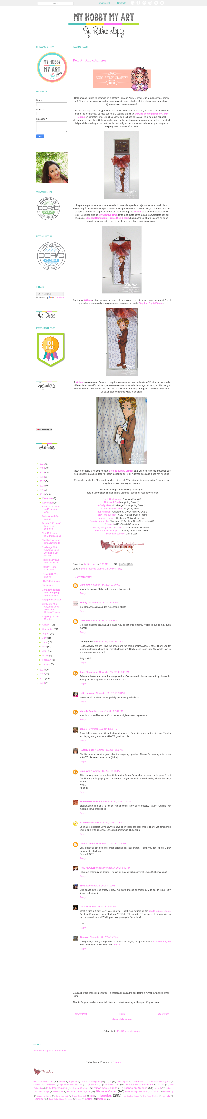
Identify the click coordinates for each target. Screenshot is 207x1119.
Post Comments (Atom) (128, 1031)
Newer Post (81, 1014)
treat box (101, 1099)
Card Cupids (122, 1081)
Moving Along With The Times (108, 527)
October (46, 625)
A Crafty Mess (104, 505)
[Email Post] (115, 564)
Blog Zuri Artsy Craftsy (121, 471)
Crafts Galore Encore (160, 911)
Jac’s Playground (89, 672)
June (45, 642)
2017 (42, 481)
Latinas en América (135, 1088)
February (47, 660)
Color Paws (138, 1081)
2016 (42, 486)
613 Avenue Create (43, 1081)
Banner (61, 1081)
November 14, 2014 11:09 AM (105, 585)
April (45, 651)
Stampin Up (168, 1091)
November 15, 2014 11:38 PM (102, 729)
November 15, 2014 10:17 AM (108, 641)
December (47, 498)
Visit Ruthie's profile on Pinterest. (50, 1050)
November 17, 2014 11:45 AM (111, 843)
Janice (83, 729)
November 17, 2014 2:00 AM (117, 801)
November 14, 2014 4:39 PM (105, 620)
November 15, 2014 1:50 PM (110, 693)
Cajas (109, 1081)
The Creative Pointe (131, 1096)
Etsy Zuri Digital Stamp (151, 303)
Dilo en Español (111, 1084)
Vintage (78, 1099)
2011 (42, 678)
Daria (82, 906)
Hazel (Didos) (87, 750)
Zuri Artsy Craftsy (113, 569)
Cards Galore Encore (112, 508)
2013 (42, 670)
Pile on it (109, 524)
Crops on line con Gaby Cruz (70, 1085)
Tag (92, 1096)
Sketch (154, 1091)
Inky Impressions (56, 1088)
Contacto (121, 3)
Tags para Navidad (51, 599)
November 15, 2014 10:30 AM (114, 672)
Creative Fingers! (162, 941)
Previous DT (104, 3)
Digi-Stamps (92, 1084)
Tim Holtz (166, 1096)
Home (122, 1014)
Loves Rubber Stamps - (107, 530)
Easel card (147, 1084)
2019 (42, 472)
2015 (42, 490)
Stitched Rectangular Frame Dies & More (107, 218)
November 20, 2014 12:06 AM (101, 906)
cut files (88, 1099)
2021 (42, 464)
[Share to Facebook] (128, 564)
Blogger (117, 1062)
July (44, 638)
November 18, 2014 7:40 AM (100, 885)
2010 (42, 683)
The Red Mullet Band (91, 801)
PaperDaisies (87, 822)
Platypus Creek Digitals (78, 1091)
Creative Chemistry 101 (159, 1081)
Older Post (163, 1014)
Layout (157, 1088)
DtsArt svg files (131, 1085)
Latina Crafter (80, 1088)
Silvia (82, 885)
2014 (42, 494)
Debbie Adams (87, 843)
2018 (42, 477)
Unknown (85, 585)
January (46, 664)
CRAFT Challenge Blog (91, 1081)
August (46, 633)
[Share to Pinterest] (131, 564)
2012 (42, 674)
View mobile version (122, 1019)
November (47, 503)
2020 (42, 468)
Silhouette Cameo (95, 569)
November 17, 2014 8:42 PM (115, 868)
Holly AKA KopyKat (90, 868)
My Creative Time (108, 215)
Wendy (83, 602)
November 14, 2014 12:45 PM (103, 602)
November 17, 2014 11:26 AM (109, 822)
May (44, 646)
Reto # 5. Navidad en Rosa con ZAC (51, 509)
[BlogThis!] (123, 564)
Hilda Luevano (87, 693)
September (48, 629)
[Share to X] (126, 564)
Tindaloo (84, 937)
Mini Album (58, 1091)
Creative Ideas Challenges (44, 1085)
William (88, 300)
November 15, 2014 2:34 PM (108, 711)
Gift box (160, 1084)
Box (83, 569)
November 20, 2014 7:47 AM (104, 937)
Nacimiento (47, 585)
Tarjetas (105, 1095)
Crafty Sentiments (112, 499)
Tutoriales (38, 1099)
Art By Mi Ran (104, 512)
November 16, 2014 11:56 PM (106, 771)
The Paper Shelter (150, 1096)
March (45, 655)
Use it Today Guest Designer (60, 1099)
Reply (83, 593)
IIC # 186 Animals (51, 581)
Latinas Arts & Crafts (104, 1088)
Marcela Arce (87, 711)
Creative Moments (99, 521)
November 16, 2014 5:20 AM (109, 750)
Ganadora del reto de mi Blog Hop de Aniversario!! (51, 592)
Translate (59, 297)
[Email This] (120, 564)
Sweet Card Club (79, 1096)
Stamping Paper (44, 1096)
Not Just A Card (112, 502)
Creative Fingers (106, 518)
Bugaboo (73, 1081)
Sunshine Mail (61, 1096)
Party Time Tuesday (106, 515)
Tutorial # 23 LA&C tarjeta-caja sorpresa (51, 526)
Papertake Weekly (115, 533)
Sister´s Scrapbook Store (136, 1091)
